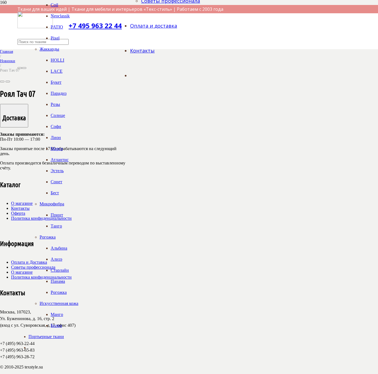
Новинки (7, 61)
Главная (6, 51)
